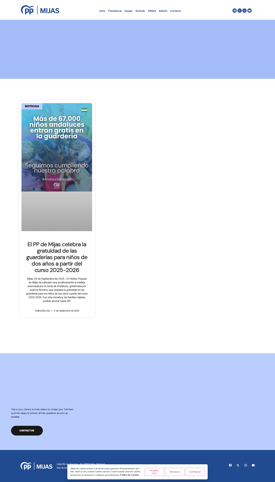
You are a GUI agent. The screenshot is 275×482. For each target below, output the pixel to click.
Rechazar (175, 471)
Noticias (140, 10)
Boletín (163, 10)
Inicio (102, 10)
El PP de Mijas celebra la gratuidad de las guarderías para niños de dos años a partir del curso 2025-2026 (56, 257)
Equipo (129, 10)
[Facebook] (234, 10)
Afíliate (152, 10)
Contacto (175, 10)
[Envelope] (249, 10)
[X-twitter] (239, 10)
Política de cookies (129, 474)
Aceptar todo (154, 472)
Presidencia (115, 10)
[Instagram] (244, 10)
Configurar (195, 471)
